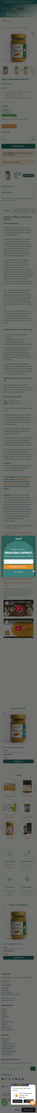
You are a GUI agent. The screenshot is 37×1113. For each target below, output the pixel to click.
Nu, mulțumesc (18, 572)
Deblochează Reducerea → (18, 567)
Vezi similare (17, 1101)
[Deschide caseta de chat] (32, 1103)
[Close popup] (34, 1086)
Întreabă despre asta (28, 1101)
